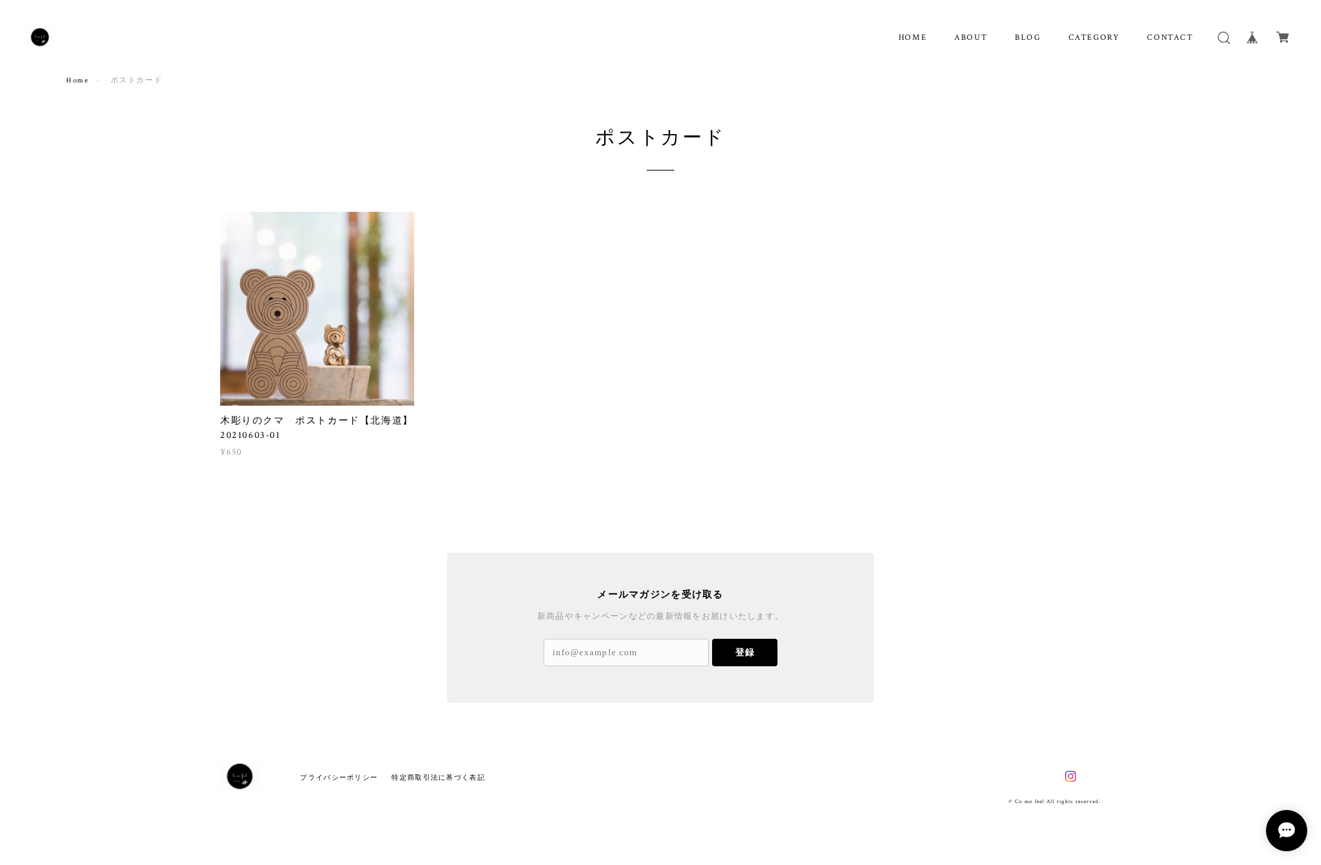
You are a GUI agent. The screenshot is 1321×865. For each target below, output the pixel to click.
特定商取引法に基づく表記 (437, 777)
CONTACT (1170, 37)
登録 (745, 652)
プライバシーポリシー (339, 777)
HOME (913, 37)
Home (77, 80)
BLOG (1027, 37)
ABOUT (970, 37)
